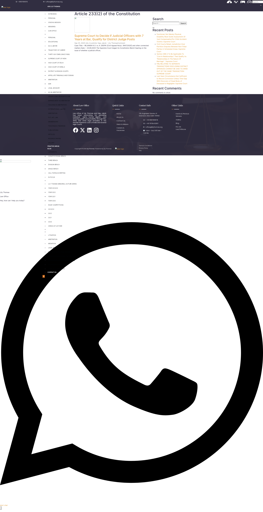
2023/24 (51, 209)
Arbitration (52, 79)
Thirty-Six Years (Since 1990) (59, 54)
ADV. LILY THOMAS (53, 6)
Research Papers (54, 138)
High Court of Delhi (55, 63)
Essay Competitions (55, 205)
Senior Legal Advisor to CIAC (59, 96)
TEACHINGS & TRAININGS (56, 126)
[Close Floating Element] (1, 159)
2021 (49, 217)
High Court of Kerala (56, 67)
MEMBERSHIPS (53, 122)
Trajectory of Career (56, 50)
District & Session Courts (58, 71)
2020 (50, 222)
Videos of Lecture (55, 226)
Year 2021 (51, 196)
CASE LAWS (52, 10)
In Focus (51, 177)
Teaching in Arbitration (57, 105)
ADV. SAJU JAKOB (53, 34)
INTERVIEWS (52, 14)
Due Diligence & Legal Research (60, 252)
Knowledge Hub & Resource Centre (61, 260)
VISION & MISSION (54, 22)
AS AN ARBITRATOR (54, 92)
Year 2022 (52, 192)
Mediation (52, 243)
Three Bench (53, 160)
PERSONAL (52, 18)
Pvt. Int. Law (53, 117)
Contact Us (51, 272)
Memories (51, 26)
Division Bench (53, 164)
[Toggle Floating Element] (1, 508)
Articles (51, 134)
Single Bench (53, 169)
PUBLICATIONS (53, 130)
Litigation (52, 235)
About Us (50, 232)
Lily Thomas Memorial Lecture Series (62, 184)
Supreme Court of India (57, 58)
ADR (49, 84)
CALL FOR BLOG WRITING (56, 173)
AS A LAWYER (52, 46)
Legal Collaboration (56, 269)
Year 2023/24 (53, 188)
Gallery (51, 143)
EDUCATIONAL (53, 42)
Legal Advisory (54, 88)
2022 (50, 213)
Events (50, 180)
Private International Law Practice (62, 256)
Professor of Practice (57, 264)
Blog (49, 148)
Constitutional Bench (57, 156)
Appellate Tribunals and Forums (61, 75)
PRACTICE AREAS (53, 146)
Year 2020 (52, 201)
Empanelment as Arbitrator (59, 100)
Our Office (52, 31)
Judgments (52, 152)
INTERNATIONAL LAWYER (56, 109)
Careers (50, 229)
